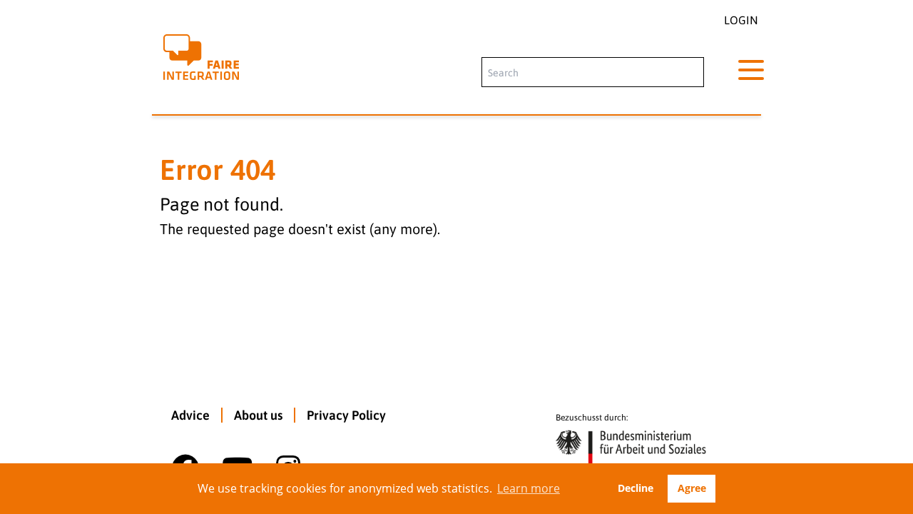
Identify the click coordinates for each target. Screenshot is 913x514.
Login (741, 20)
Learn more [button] (528, 488)
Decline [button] (635, 488)
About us (258, 415)
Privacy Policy (346, 415)
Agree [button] (692, 488)
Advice (190, 415)
